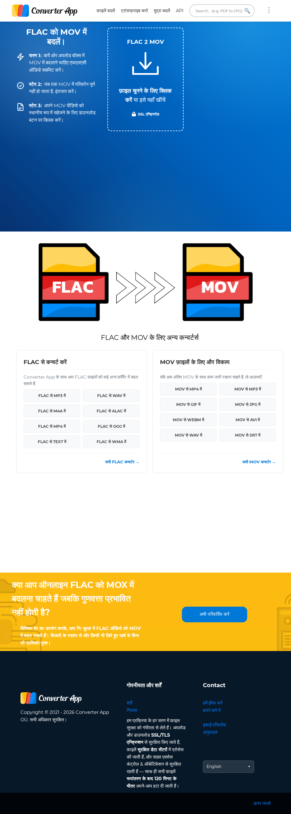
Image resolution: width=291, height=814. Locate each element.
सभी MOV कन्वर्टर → (259, 461)
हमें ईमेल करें (213, 703)
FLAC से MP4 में (52, 426)
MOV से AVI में (248, 420)
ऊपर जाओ (262, 803)
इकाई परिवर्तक (214, 725)
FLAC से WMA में (111, 441)
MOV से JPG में (247, 404)
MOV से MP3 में (247, 389)
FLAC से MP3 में (52, 395)
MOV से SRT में (247, 435)
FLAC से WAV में (111, 395)
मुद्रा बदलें (162, 10)
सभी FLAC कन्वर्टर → (122, 461)
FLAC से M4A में (52, 411)
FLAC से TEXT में (52, 441)
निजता (132, 710)
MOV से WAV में (188, 435)
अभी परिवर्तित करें (214, 614)
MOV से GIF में (188, 404)
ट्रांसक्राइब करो (134, 10)
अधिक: (269, 10)
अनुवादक (210, 732)
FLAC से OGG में (111, 426)
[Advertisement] (145, 527)
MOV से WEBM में (188, 420)
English (214, 766)
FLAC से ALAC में (111, 411)
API (180, 10)
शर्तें (129, 703)
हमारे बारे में (212, 710)
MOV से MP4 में (188, 389)
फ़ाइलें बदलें (106, 10)
